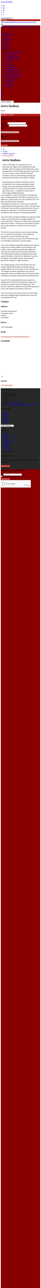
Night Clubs (9, 65)
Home (5, 32)
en (4, 8)
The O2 (7, 87)
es (3, 10)
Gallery (5, 37)
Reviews (6, 45)
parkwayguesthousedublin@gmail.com (15, 336)
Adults (3, 128)
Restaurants (9, 61)
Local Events (7, 39)
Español (6, 417)
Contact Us (7, 48)
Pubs (7, 63)
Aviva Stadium (10, 85)
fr (3, 12)
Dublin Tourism (9, 153)
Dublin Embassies (11, 74)
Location (6, 43)
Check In (4, 123)
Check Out (4, 125)
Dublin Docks (10, 80)
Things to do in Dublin (13, 72)
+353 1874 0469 (6, 2)
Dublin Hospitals (11, 78)
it (3, 14)
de (4, 6)
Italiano (5, 422)
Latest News (7, 41)
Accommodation (9, 35)
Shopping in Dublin (12, 56)
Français (6, 420)
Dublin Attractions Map (13, 52)
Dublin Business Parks (13, 76)
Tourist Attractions (12, 58)
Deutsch (6, 413)
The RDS (8, 82)
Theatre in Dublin (11, 69)
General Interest (11, 54)
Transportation (10, 67)
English (5, 415)
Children (4, 136)
